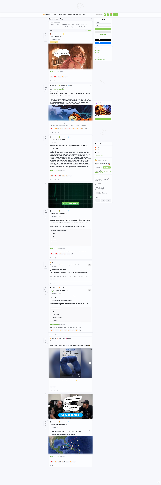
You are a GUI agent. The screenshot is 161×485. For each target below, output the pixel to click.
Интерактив (74, 74)
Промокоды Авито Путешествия (101, 193)
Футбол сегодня (98, 196)
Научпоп (67, 125)
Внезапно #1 (53, 341)
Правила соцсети (107, 176)
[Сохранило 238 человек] (55, 334)
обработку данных (103, 171)
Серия (54, 37)
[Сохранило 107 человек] (55, 465)
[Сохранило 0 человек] (54, 283)
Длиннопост (75, 276)
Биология (76, 251)
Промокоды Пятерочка (99, 187)
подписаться (107, 167)
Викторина (72, 125)
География (73, 172)
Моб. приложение (98, 180)
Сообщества (75, 14)
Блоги (80, 14)
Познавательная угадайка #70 (59, 88)
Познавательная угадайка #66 (59, 290)
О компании (106, 179)
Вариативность (81, 74)
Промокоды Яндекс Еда (99, 191)
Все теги (88, 26)
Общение (74, 383)
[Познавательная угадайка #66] (79, 265)
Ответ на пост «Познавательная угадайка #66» (64, 265)
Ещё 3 (85, 128)
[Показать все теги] (85, 74)
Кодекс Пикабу (98, 178)
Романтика (66, 74)
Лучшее (60, 14)
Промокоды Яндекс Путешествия (101, 189)
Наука (57, 125)
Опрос (54, 74)
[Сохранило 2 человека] (54, 80)
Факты (63, 172)
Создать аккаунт (103, 31)
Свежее (64, 14)
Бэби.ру (96, 197)
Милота (57, 74)
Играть (103, 119)
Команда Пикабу (98, 179)
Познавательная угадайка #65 (59, 424)
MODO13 (53, 262)
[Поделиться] (57, 80)
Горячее (55, 14)
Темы (84, 14)
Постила (96, 194)
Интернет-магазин (67, 383)
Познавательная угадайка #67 (59, 213)
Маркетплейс (52, 383)
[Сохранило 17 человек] (55, 179)
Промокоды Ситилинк (99, 192)
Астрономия (84, 172)
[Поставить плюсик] (46, 34)
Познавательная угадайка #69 (59, 139)
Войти (115, 14)
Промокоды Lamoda (99, 184)
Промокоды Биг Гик (98, 183)
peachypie (53, 33)
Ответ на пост (81, 276)
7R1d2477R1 (54, 338)
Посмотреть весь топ (99, 155)
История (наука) (62, 125)
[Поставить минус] (46, 38)
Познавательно (83, 125)
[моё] (51, 74)
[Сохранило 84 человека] (55, 257)
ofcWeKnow (54, 85)
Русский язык (78, 172)
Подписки (70, 14)
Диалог (70, 74)
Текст (86, 276)
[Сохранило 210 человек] (55, 132)
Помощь (96, 176)
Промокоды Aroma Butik (99, 188)
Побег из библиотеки (56, 36)
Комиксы (61, 74)
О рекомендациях (107, 178)
